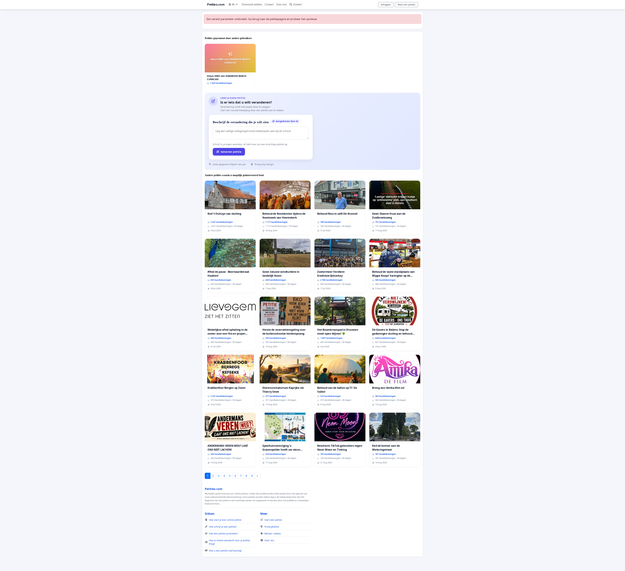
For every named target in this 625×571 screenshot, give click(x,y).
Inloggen (386, 4)
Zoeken (297, 4)
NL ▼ (235, 4)
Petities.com (215, 4)
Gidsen (210, 514)
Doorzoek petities (252, 4)
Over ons (281, 4)
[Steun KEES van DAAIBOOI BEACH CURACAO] (230, 65)
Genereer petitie (231, 151)
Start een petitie (406, 4)
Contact (269, 4)
